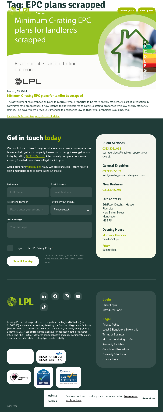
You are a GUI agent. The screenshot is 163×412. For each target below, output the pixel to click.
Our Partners (110, 359)
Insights (105, 8)
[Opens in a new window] (44, 296)
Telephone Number (17, 201)
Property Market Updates (44, 116)
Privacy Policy (58, 259)
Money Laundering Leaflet (118, 339)
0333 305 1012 (35, 156)
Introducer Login (112, 310)
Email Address (58, 184)
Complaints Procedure (116, 349)
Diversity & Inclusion (115, 354)
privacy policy (44, 248)
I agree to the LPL (35, 248)
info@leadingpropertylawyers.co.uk (124, 175)
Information (85, 8)
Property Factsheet (114, 344)
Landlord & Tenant (18, 116)
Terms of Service (76, 259)
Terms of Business (113, 334)
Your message (14, 219)
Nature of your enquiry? (62, 201)
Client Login (110, 305)
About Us (65, 8)
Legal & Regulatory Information (121, 329)
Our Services (44, 8)
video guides (33, 167)
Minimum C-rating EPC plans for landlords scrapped (45, 96)
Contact (41, 13)
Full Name (12, 184)
